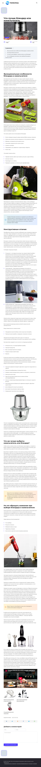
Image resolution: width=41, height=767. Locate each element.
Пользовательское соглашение (10, 763)
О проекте (35, 763)
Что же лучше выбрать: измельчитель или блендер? (19, 54)
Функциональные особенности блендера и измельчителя (20, 50)
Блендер (6, 37)
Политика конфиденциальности (22, 763)
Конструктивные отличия (13, 52)
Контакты (30, 763)
